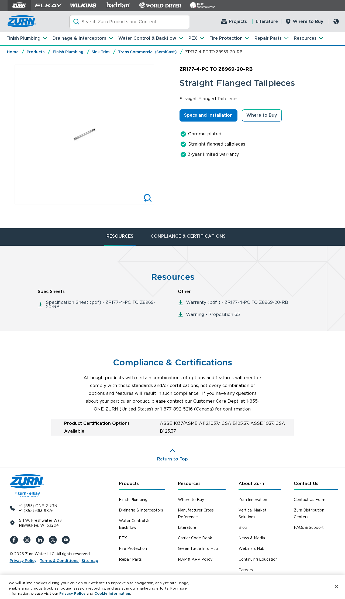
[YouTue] (66, 539)
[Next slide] (159, 134)
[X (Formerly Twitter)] (54, 539)
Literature (267, 21)
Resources (305, 38)
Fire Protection (226, 38)
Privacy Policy (23, 560)
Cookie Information (112, 593)
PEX (192, 38)
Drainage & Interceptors (79, 38)
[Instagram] (28, 539)
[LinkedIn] (41, 539)
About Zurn (251, 483)
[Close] (336, 587)
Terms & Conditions (59, 560)
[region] (172, 587)
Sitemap (90, 560)
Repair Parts (268, 38)
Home (13, 52)
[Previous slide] (9, 134)
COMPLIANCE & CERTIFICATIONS (188, 236)
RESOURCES (119, 236)
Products (35, 52)
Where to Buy (308, 21)
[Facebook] (15, 539)
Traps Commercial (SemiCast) (147, 52)
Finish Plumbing (23, 38)
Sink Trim (101, 52)
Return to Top (172, 459)
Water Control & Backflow (147, 38)
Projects (238, 21)
